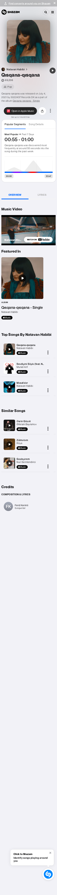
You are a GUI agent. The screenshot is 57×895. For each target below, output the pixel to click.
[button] (54, 3)
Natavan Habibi (25, 348)
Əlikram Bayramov (26, 424)
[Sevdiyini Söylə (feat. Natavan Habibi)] (9, 368)
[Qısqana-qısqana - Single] (22, 288)
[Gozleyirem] (9, 463)
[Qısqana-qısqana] (53, 71)
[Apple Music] (6, 317)
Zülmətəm (22, 440)
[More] (48, 353)
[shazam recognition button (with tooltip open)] (48, 874)
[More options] (50, 111)
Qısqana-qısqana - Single (26, 100)
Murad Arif (22, 366)
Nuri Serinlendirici (26, 462)
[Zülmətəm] (9, 444)
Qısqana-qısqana (26, 345)
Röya (19, 443)
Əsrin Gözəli (24, 421)
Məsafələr (22, 382)
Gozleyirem (23, 458)
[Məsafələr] (9, 387)
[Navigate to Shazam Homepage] (10, 12)
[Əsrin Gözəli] (9, 425)
